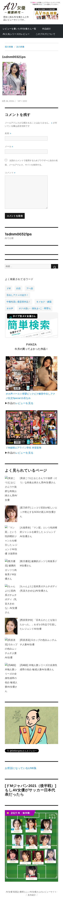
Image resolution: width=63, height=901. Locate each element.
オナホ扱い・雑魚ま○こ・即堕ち (35, 308)
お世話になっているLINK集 (21, 768)
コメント (10, 172)
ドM (9, 288)
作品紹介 (46, 28)
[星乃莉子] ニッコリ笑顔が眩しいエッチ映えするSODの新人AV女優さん (38, 512)
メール (9, 146)
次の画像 (20, 47)
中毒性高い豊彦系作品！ (19, 301)
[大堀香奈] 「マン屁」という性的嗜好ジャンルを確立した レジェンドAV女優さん (38, 532)
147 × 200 (22, 101)
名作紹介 (32, 895)
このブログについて (45, 34)
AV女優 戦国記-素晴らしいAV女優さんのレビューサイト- (31, 892)
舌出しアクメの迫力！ (17, 295)
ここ (43, 4)
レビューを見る (24, 403)
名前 (8, 133)
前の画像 (9, 47)
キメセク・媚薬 (44, 301)
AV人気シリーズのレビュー (16, 34)
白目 (18, 288)
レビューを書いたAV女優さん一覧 (19, 28)
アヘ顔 (29, 288)
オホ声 (10, 308)
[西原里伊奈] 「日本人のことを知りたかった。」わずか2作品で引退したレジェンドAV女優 (38, 624)
